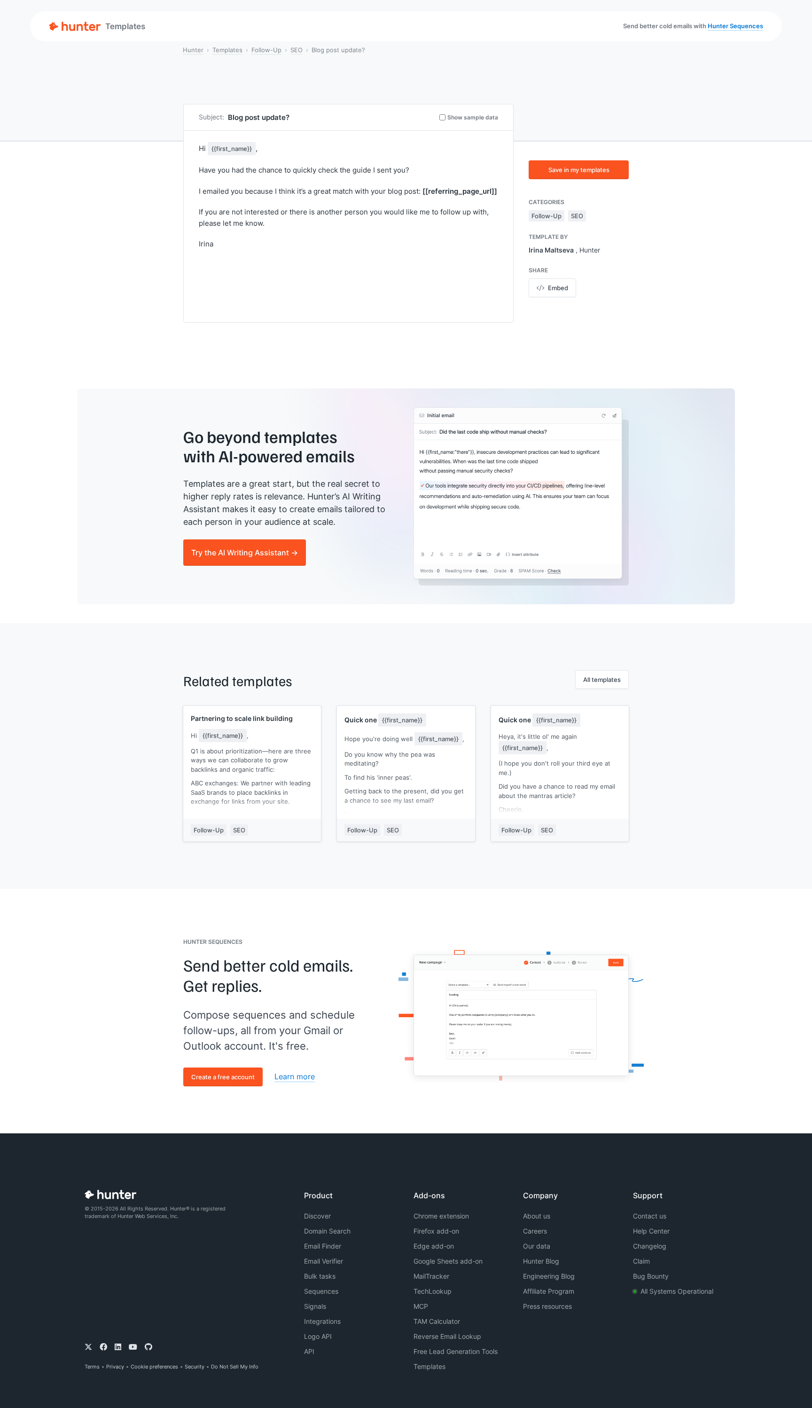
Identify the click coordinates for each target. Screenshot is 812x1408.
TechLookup (433, 1291)
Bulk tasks (320, 1276)
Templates (227, 50)
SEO (296, 50)
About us (536, 1215)
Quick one (383, 719)
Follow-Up (266, 50)
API (309, 1351)
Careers (535, 1230)
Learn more (294, 1076)
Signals (315, 1306)
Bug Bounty (651, 1276)
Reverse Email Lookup (447, 1336)
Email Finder (322, 1246)
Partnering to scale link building (242, 718)
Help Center (651, 1230)
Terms (92, 1366)
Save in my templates (578, 170)
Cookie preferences (154, 1366)
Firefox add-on (436, 1230)
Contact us (649, 1215)
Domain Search (327, 1230)
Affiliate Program (548, 1291)
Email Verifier (323, 1261)
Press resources (547, 1306)
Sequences (321, 1291)
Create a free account (223, 1077)
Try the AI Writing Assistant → (244, 552)
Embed (558, 288)
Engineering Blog (549, 1276)
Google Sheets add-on (448, 1261)
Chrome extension (441, 1215)
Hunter (193, 50)
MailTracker (431, 1276)
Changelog (649, 1246)
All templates (602, 679)
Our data (536, 1246)
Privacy (115, 1366)
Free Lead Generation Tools (456, 1351)
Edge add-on (434, 1246)
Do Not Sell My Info (234, 1366)
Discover (317, 1215)
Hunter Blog (541, 1261)
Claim (641, 1261)
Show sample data (472, 117)
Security (194, 1366)
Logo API (318, 1336)
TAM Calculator (437, 1321)
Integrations (322, 1321)
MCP (421, 1306)
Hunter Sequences (735, 26)
